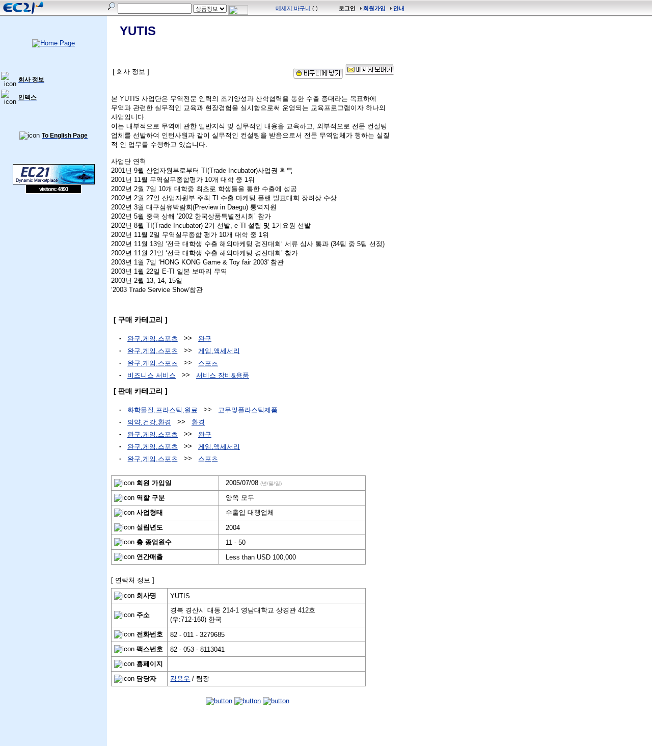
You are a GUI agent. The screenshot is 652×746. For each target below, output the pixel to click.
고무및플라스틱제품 (248, 410)
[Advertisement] (53, 267)
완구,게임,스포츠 (152, 338)
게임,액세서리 (219, 351)
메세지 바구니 (293, 8)
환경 (198, 422)
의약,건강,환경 (149, 422)
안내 (398, 8)
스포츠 (208, 363)
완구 (204, 338)
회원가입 (374, 8)
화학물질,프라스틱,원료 (162, 410)
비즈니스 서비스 (151, 375)
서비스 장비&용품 (222, 375)
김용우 (180, 678)
